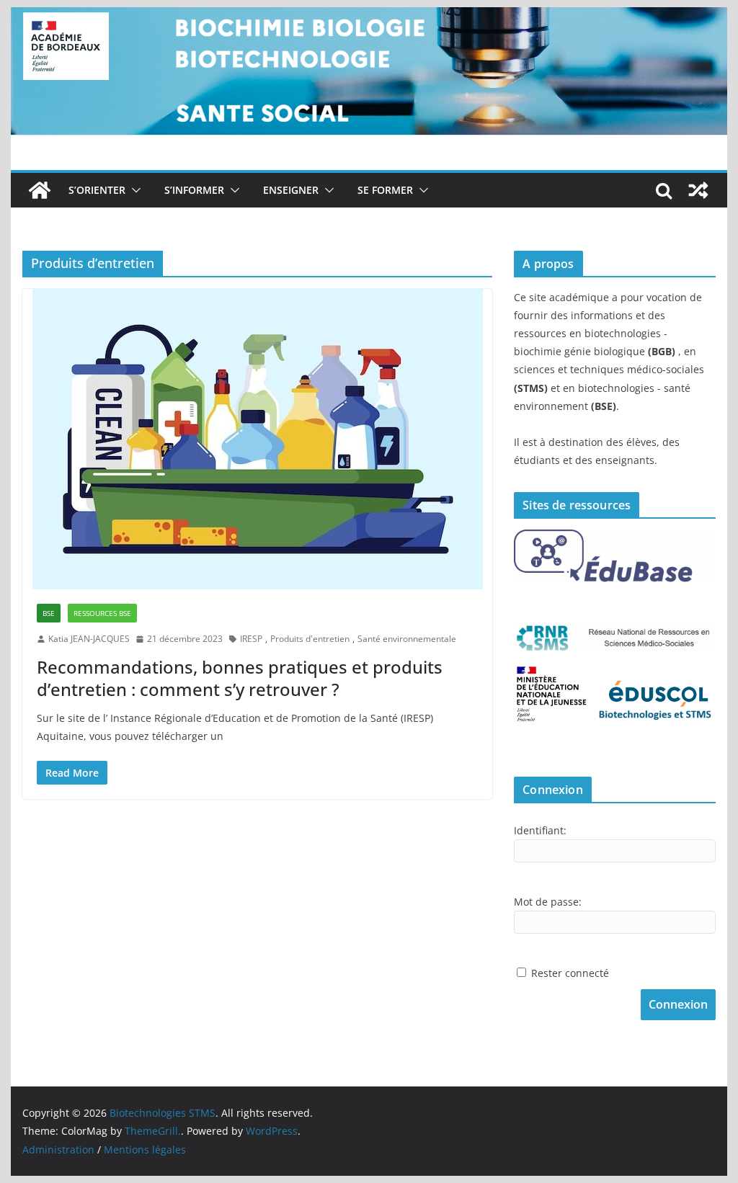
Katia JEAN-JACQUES (89, 639)
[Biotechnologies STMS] (39, 190)
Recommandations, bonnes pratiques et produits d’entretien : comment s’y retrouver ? (240, 678)
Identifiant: (540, 830)
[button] (133, 190)
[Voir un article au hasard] (698, 190)
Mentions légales (145, 1149)
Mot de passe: (548, 902)
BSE (49, 613)
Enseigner (291, 190)
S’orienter (96, 190)
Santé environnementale (406, 639)
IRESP (251, 639)
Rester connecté (570, 973)
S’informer (194, 190)
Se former (385, 190)
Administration (58, 1149)
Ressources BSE (102, 613)
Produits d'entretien (310, 639)
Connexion (678, 1004)
